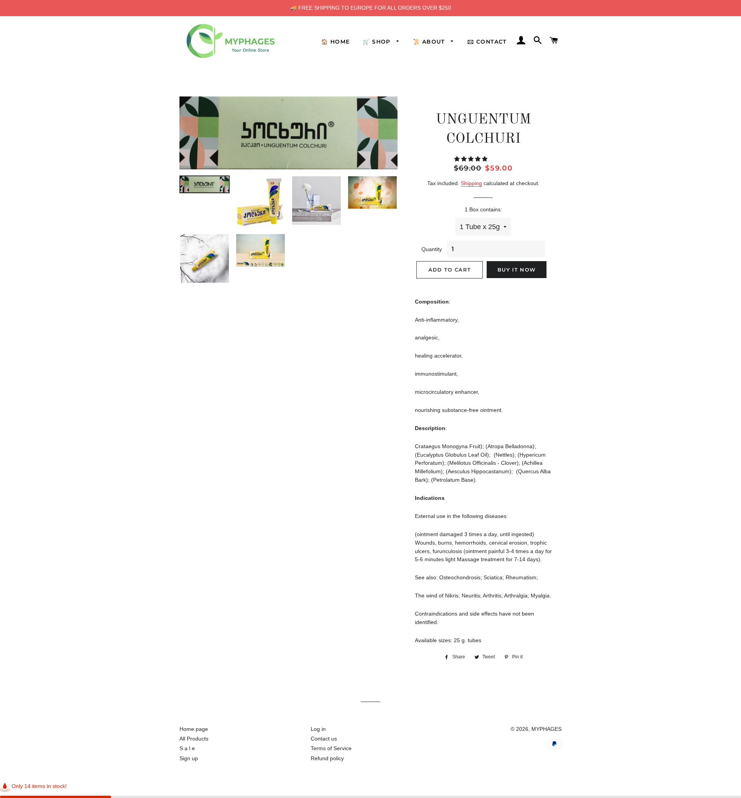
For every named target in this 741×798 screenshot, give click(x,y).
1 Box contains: (483, 209)
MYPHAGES (546, 729)
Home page (193, 729)
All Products (193, 739)
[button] (471, 159)
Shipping (471, 183)
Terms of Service (331, 748)
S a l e (187, 748)
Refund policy (327, 758)
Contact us (324, 739)
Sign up (188, 758)
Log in (318, 729)
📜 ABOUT (430, 41)
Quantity (431, 249)
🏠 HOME (335, 41)
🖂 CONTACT (487, 41)
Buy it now (516, 270)
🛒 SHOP (377, 41)
